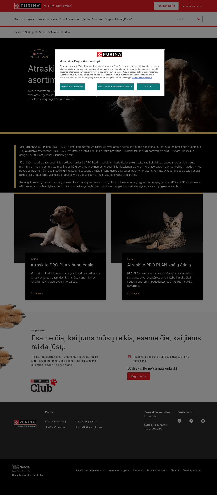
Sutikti (148, 86)
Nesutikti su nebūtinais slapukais (115, 86)
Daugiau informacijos (142, 77)
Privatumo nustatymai (72, 86)
